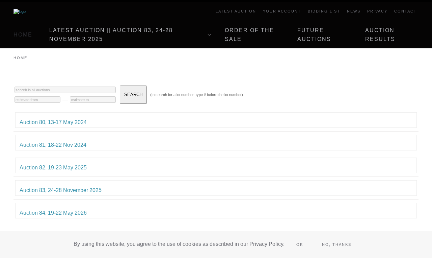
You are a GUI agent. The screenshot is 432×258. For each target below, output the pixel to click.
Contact (405, 11)
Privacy (377, 11)
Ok (299, 244)
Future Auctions (314, 34)
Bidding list (324, 11)
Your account (282, 11)
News (353, 11)
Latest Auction (236, 11)
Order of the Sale (249, 34)
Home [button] (23, 35)
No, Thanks (336, 244)
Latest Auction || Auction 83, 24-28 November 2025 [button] (111, 34)
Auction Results (380, 34)
